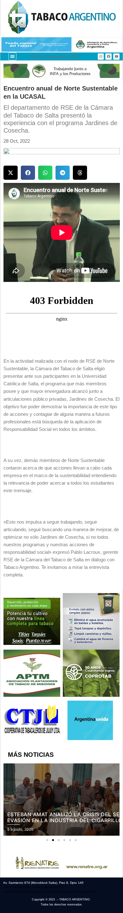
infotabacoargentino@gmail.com (72, 891)
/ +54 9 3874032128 (47, 887)
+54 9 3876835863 (17, 887)
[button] (12, 56)
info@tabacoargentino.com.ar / (26, 891)
